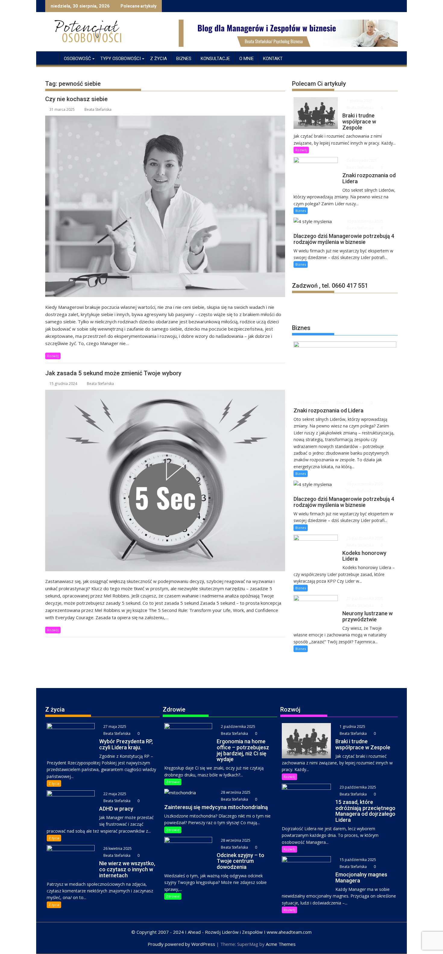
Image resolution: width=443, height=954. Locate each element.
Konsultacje (215, 58)
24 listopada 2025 (361, 160)
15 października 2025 (357, 859)
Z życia (158, 58)
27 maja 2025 (114, 726)
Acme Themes (281, 944)
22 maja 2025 (114, 793)
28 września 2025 (235, 792)
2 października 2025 (237, 726)
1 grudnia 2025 (359, 100)
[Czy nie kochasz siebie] (165, 206)
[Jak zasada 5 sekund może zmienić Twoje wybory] (165, 480)
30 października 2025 (364, 221)
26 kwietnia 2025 (117, 848)
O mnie (246, 58)
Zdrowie (173, 782)
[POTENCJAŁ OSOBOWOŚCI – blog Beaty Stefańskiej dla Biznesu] (51, 57)
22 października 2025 (364, 598)
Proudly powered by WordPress (181, 944)
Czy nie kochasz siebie (76, 99)
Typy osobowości (120, 58)
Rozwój (53, 356)
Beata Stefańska (98, 109)
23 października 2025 (364, 538)
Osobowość (77, 58)
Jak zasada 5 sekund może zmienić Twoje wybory (113, 373)
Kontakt (273, 58)
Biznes (183, 58)
